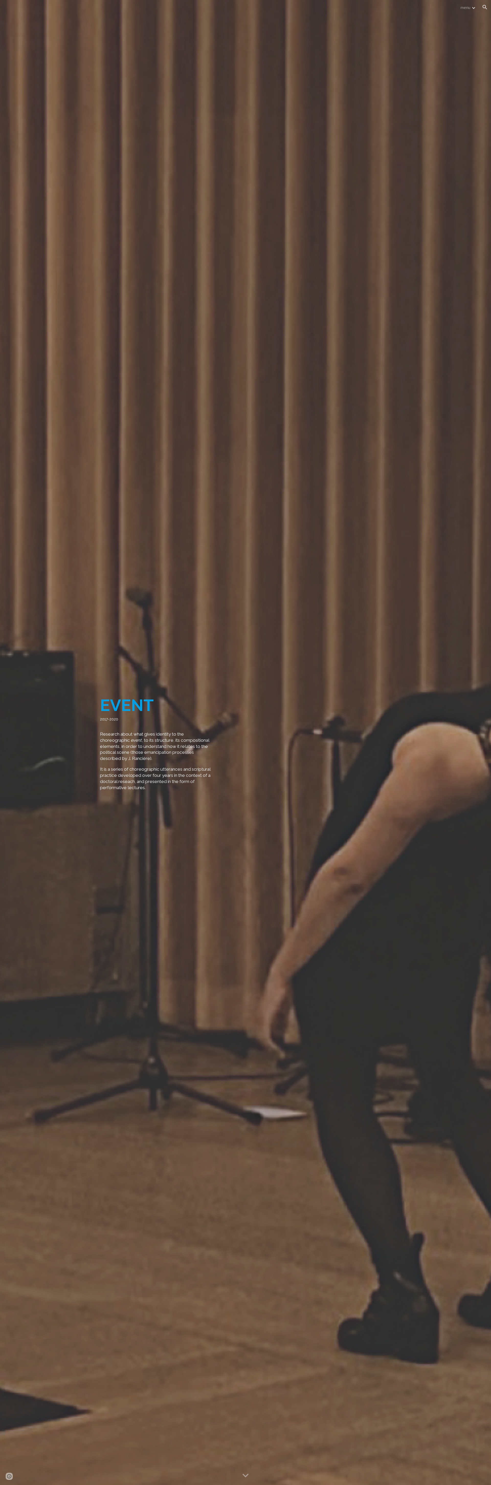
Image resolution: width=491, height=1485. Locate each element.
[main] (157, 742)
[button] (485, 7)
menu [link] (465, 7)
